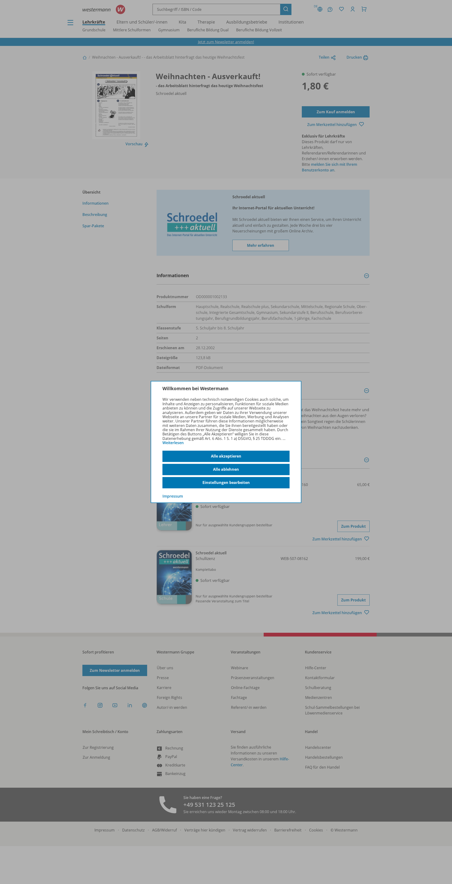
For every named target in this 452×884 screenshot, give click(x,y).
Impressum (172, 496)
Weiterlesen (173, 442)
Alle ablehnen (226, 469)
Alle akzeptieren (226, 456)
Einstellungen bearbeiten (226, 482)
